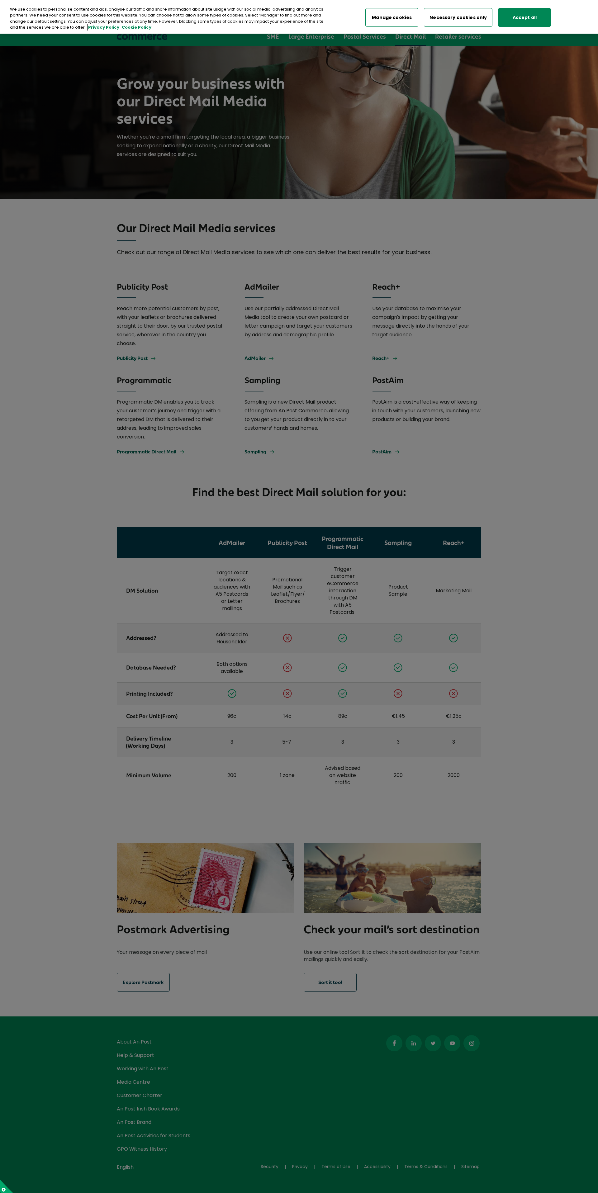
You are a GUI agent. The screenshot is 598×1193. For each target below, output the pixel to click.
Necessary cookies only (458, 17)
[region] (299, 17)
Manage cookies (392, 17)
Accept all (525, 17)
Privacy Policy (103, 28)
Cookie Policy (136, 28)
